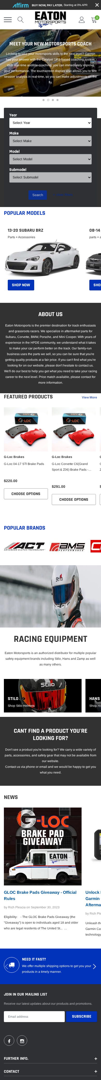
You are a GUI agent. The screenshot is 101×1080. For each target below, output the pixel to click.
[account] (82, 20)
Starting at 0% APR (60, 5)
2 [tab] (48, 100)
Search (37, 195)
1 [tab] (43, 100)
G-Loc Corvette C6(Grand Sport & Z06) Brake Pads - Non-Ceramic (70, 467)
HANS (94, 699)
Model (14, 151)
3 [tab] (53, 100)
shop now (21, 285)
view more (89, 397)
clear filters (63, 195)
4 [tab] (57, 100)
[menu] (8, 20)
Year (13, 115)
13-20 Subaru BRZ (25, 230)
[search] (21, 19)
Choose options (25, 494)
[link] (43, 259)
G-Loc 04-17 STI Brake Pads (24, 464)
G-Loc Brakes (14, 456)
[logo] (50, 19)
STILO (13, 699)
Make (14, 133)
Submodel (17, 170)
